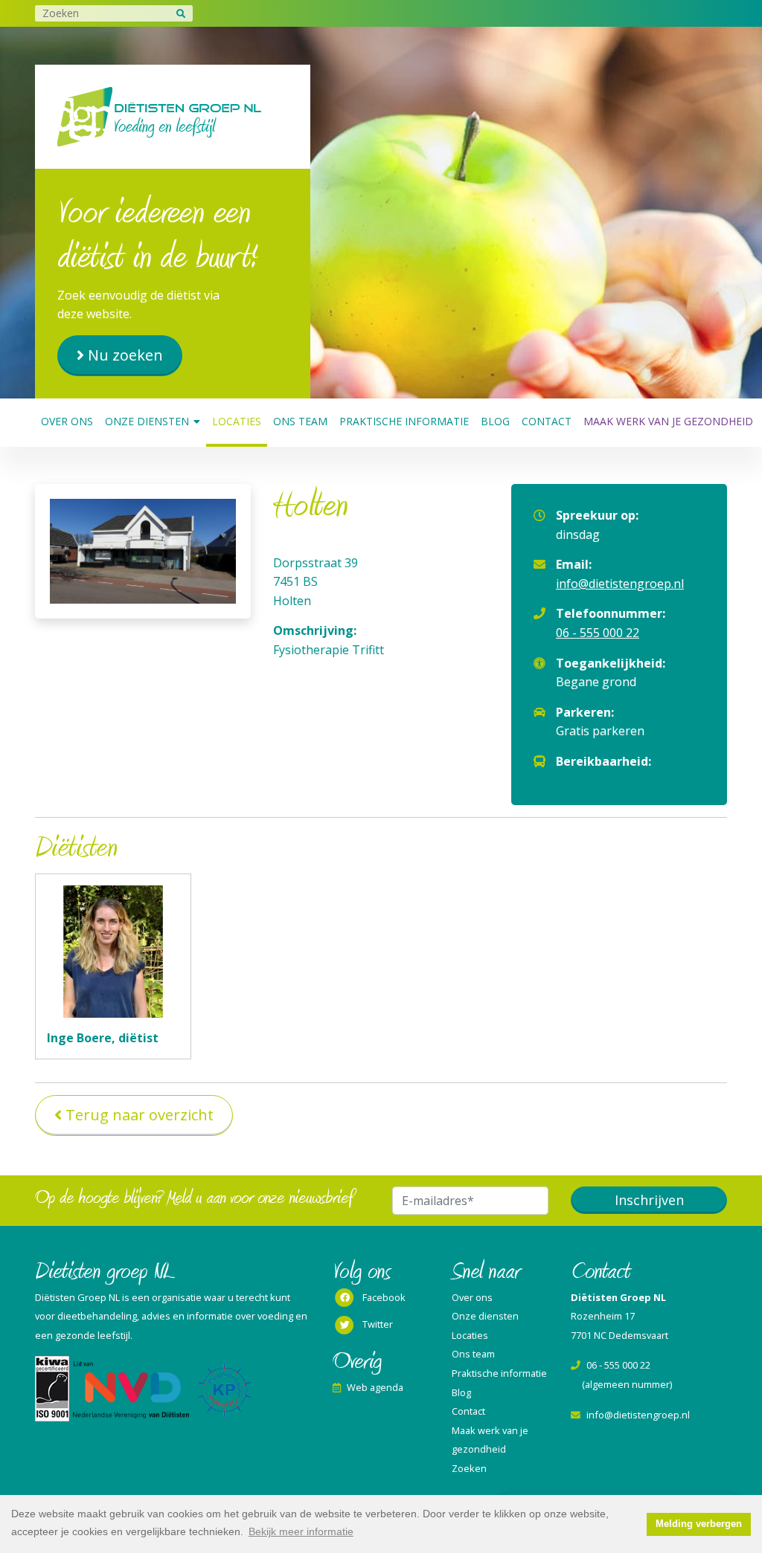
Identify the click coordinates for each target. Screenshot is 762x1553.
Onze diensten (147, 421)
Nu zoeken (125, 355)
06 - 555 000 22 (597, 632)
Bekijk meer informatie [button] (301, 1531)
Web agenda (375, 1387)
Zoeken (469, 1468)
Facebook (384, 1297)
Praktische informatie (404, 421)
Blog (495, 421)
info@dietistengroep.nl (620, 583)
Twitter (377, 1324)
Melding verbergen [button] (699, 1524)
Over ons (67, 421)
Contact (547, 421)
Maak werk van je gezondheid (668, 421)
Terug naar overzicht (139, 1115)
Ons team (300, 421)
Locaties (236, 421)
